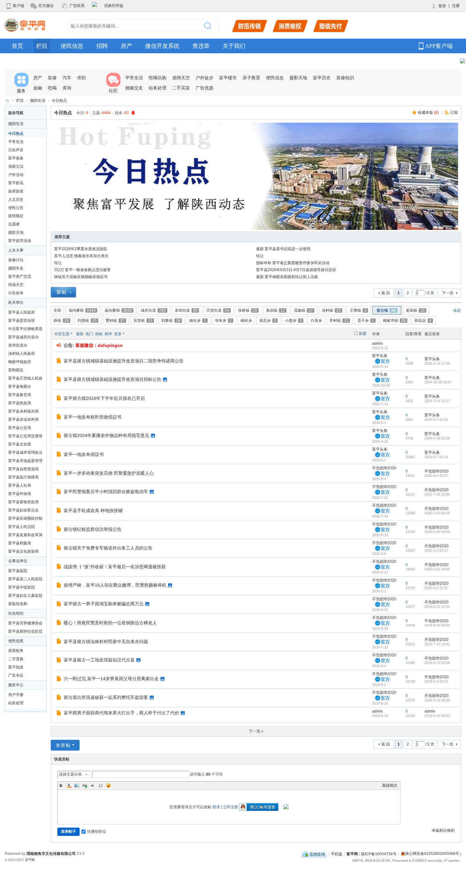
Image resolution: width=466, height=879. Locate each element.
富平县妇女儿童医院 (25, 595)
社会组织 (15, 613)
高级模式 (389, 785)
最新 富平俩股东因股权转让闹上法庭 (287, 277)
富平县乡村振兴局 (23, 411)
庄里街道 (217, 310)
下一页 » (256, 731)
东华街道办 (17, 345)
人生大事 (15, 250)
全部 (57, 310)
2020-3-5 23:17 (436, 550)
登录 (442, 6)
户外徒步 (204, 77)
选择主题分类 (70, 774)
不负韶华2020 (384, 468)
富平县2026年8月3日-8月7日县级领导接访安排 (296, 270)
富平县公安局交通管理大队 (25, 437)
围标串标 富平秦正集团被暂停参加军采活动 (292, 263)
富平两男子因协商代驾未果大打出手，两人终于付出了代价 (121, 712)
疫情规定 (15, 216)
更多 (118, 334)
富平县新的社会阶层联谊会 (25, 632)
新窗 (362, 333)
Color (69, 785)
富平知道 (15, 667)
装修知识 (345, 77)
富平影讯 (15, 183)
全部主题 (61, 334)
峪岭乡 (246, 320)
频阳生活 (37, 100)
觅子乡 (365, 320)
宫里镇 (142, 320)
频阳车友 (15, 268)
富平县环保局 (19, 494)
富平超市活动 (19, 240)
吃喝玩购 (157, 77)
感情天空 (181, 77)
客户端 (18, 5)
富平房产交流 (19, 276)
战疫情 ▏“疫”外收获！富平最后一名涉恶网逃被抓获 (115, 566)
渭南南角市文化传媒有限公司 (51, 853)
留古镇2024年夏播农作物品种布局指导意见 (106, 435)
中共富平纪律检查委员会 (25, 330)
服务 (21, 90)
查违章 (201, 46)
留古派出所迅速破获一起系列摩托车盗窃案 (106, 697)
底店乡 (267, 320)
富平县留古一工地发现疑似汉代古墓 (99, 659)
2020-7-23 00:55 (437, 513)
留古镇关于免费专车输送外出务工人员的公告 (108, 547)
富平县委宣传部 (21, 320)
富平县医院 (17, 571)
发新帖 (63, 745)
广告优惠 (204, 87)
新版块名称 (17, 604)
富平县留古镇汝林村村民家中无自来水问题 (106, 641)
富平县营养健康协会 (25, 623)
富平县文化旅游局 (23, 551)
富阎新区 (15, 370)
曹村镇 (115, 320)
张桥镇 (247, 310)
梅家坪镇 (394, 320)
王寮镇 (358, 310)
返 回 (385, 293)
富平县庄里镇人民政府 (25, 379)
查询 (66, 87)
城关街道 (153, 310)
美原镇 (275, 310)
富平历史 (322, 77)
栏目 (42, 46)
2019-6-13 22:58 (437, 663)
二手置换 (15, 659)
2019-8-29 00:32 (437, 625)
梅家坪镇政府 (19, 362)
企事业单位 (17, 561)
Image (77, 785)
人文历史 (15, 199)
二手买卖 (181, 87)
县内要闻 (118, 310)
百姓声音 (15, 150)
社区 (113, 90)
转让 (260, 256)
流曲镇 (303, 310)
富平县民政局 (19, 403)
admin (377, 343)
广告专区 (15, 675)
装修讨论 (15, 260)
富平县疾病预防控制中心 (25, 519)
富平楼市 (228, 77)
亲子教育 (251, 77)
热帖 (99, 334)
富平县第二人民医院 (25, 579)
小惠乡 (293, 320)
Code (100, 785)
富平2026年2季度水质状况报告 (80, 249)
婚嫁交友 (134, 87)
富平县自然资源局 (23, 469)
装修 (52, 77)
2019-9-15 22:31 (437, 607)
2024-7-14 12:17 (437, 401)
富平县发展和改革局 (25, 535)
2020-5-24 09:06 (437, 532)
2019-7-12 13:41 (437, 644)
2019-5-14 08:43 (437, 716)
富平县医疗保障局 (23, 477)
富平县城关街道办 (23, 337)
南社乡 (197, 320)
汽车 (66, 77)
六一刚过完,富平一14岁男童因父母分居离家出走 (111, 678)
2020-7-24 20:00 (437, 494)
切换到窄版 (113, 5)
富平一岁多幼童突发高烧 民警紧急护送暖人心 (109, 473)
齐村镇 (338, 320)
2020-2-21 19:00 (437, 569)
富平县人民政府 (21, 312)
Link (84, 785)
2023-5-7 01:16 (436, 457)
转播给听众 (96, 831)
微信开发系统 (162, 46)
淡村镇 (331, 310)
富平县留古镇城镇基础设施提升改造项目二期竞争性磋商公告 (124, 360)
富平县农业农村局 (23, 419)
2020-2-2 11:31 (436, 588)
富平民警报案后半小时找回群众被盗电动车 (106, 491)
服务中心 (15, 685)
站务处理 (157, 87)
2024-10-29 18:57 (438, 382)
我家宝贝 (15, 166)
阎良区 (423, 320)
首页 (17, 46)
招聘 (102, 46)
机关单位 (15, 302)
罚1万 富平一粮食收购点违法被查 (82, 270)
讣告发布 (15, 293)
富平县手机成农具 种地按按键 (93, 510)
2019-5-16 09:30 (437, 700)
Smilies (108, 785)
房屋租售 (15, 650)
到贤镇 (87, 320)
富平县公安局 (19, 428)
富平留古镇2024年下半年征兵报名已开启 (104, 398)
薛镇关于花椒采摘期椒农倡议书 (80, 277)
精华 (108, 334)
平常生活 (134, 77)
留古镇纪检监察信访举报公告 (92, 529)
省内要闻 (82, 310)
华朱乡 (223, 320)
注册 (456, 5)
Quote (92, 785)
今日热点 (59, 100)
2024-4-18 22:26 (437, 438)
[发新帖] (63, 293)
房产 (126, 46)
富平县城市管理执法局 (25, 453)
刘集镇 (170, 320)
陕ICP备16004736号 (379, 853)
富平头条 (379, 356)
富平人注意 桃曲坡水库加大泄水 (81, 256)
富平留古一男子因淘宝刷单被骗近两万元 (104, 603)
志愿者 (14, 224)
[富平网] (25, 25)
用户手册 (15, 695)
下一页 (447, 293)
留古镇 (386, 310)
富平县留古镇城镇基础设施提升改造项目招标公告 (112, 379)
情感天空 (15, 285)
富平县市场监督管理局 (25, 462)
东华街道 (186, 310)
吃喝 (52, 87)
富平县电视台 (19, 386)
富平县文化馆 (19, 444)
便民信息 (72, 46)
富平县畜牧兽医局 (23, 502)
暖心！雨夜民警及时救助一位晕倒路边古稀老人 (110, 622)
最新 (80, 334)
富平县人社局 (19, 485)
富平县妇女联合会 (23, 510)
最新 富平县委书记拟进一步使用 (283, 249)
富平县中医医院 (21, 587)
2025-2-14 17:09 (437, 363)
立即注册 (230, 807)
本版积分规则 (443, 830)
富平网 (7, 100)
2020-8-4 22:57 (436, 476)
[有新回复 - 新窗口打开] (59, 361)
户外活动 (15, 175)
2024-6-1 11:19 (436, 419)
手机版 (336, 853)
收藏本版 (428, 112)
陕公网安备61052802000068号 (432, 853)
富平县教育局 (19, 395)
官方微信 (46, 5)
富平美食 (15, 158)
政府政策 (15, 191)
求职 (81, 77)
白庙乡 (316, 320)
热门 (89, 334)
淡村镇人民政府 (21, 353)
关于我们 (234, 46)
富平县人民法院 (21, 526)
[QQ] (314, 853)
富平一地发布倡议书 (84, 454)
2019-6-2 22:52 (436, 681)
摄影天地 (298, 77)
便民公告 (15, 207)
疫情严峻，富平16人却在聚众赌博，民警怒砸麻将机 (115, 585)
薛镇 (61, 320)
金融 (37, 87)
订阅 (454, 112)
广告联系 (77, 5)
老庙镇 (415, 310)
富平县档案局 (19, 543)
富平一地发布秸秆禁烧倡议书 (92, 417)
